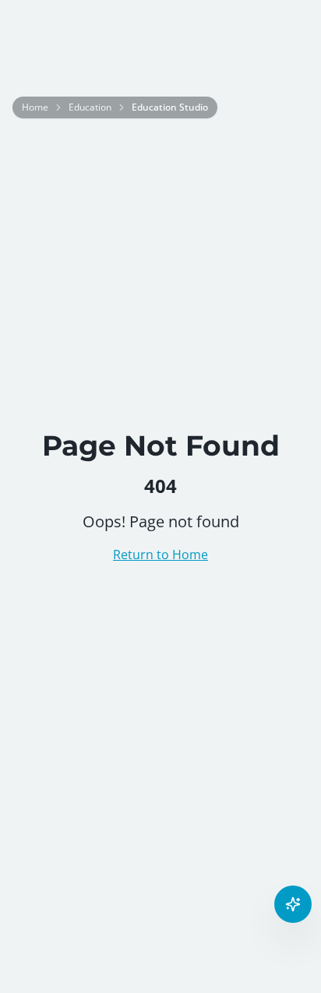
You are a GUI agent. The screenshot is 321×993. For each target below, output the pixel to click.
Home (35, 107)
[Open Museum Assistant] (293, 904)
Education (90, 107)
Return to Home (160, 554)
